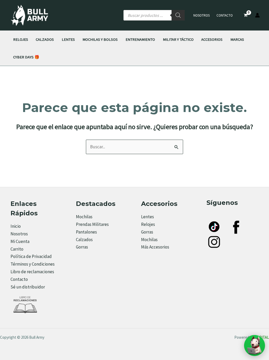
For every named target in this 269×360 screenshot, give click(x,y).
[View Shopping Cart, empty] (245, 15)
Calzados (84, 239)
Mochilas (84, 217)
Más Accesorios (155, 247)
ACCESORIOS (212, 39)
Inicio (16, 226)
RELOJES (20, 39)
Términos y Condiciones (33, 264)
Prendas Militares (92, 224)
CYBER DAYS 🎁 (26, 56)
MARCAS (237, 39)
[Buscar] (178, 15)
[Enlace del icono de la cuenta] (257, 15)
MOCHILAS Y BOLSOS (100, 39)
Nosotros (201, 15)
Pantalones (86, 232)
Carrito (17, 249)
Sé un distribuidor (28, 287)
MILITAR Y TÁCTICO (178, 39)
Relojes (148, 224)
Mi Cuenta (20, 241)
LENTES (68, 39)
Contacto (224, 15)
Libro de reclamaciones (32, 272)
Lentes (147, 217)
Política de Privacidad (31, 256)
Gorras (82, 247)
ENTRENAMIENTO (140, 39)
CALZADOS (45, 39)
